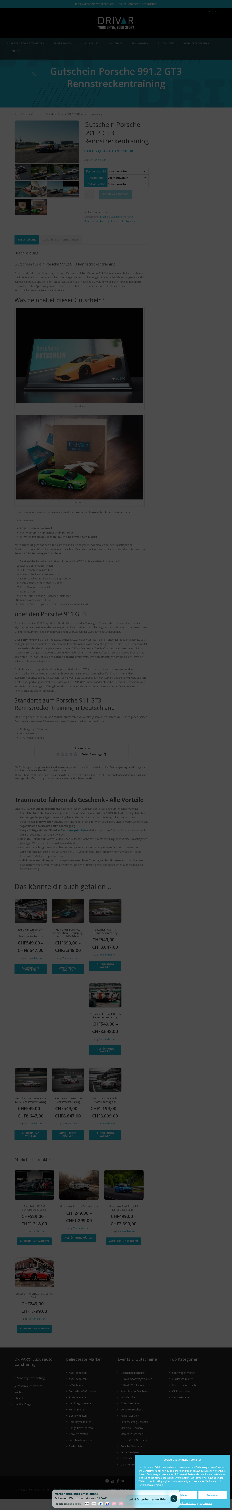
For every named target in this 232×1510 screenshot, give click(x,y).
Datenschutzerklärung (185, 1503)
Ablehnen (182, 1495)
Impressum (206, 1503)
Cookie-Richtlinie (162, 1503)
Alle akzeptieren (152, 1495)
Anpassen (212, 1495)
